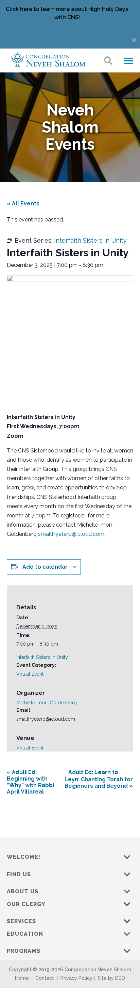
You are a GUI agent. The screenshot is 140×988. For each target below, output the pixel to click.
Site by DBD (111, 978)
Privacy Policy (76, 978)
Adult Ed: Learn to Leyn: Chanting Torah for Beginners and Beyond (99, 779)
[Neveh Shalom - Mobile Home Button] (48, 59)
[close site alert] (134, 40)
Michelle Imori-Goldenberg (46, 702)
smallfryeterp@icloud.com (71, 534)
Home (22, 978)
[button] (128, 61)
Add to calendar (45, 567)
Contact (44, 978)
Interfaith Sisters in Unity (42, 657)
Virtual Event (29, 674)
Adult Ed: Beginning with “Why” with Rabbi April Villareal (30, 782)
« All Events (23, 203)
